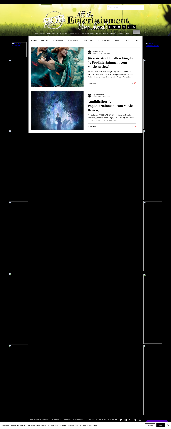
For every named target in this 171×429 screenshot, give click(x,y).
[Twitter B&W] (114, 27)
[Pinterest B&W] (124, 27)
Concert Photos (88, 40)
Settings (150, 425)
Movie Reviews (58, 40)
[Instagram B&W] (119, 27)
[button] (137, 40)
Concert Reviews (104, 40)
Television (117, 40)
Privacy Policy (92, 425)
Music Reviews (73, 40)
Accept (160, 425)
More (127, 40)
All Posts (34, 40)
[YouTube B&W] (133, 27)
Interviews (45, 40)
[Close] (168, 425)
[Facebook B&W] (110, 27)
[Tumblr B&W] (129, 27)
